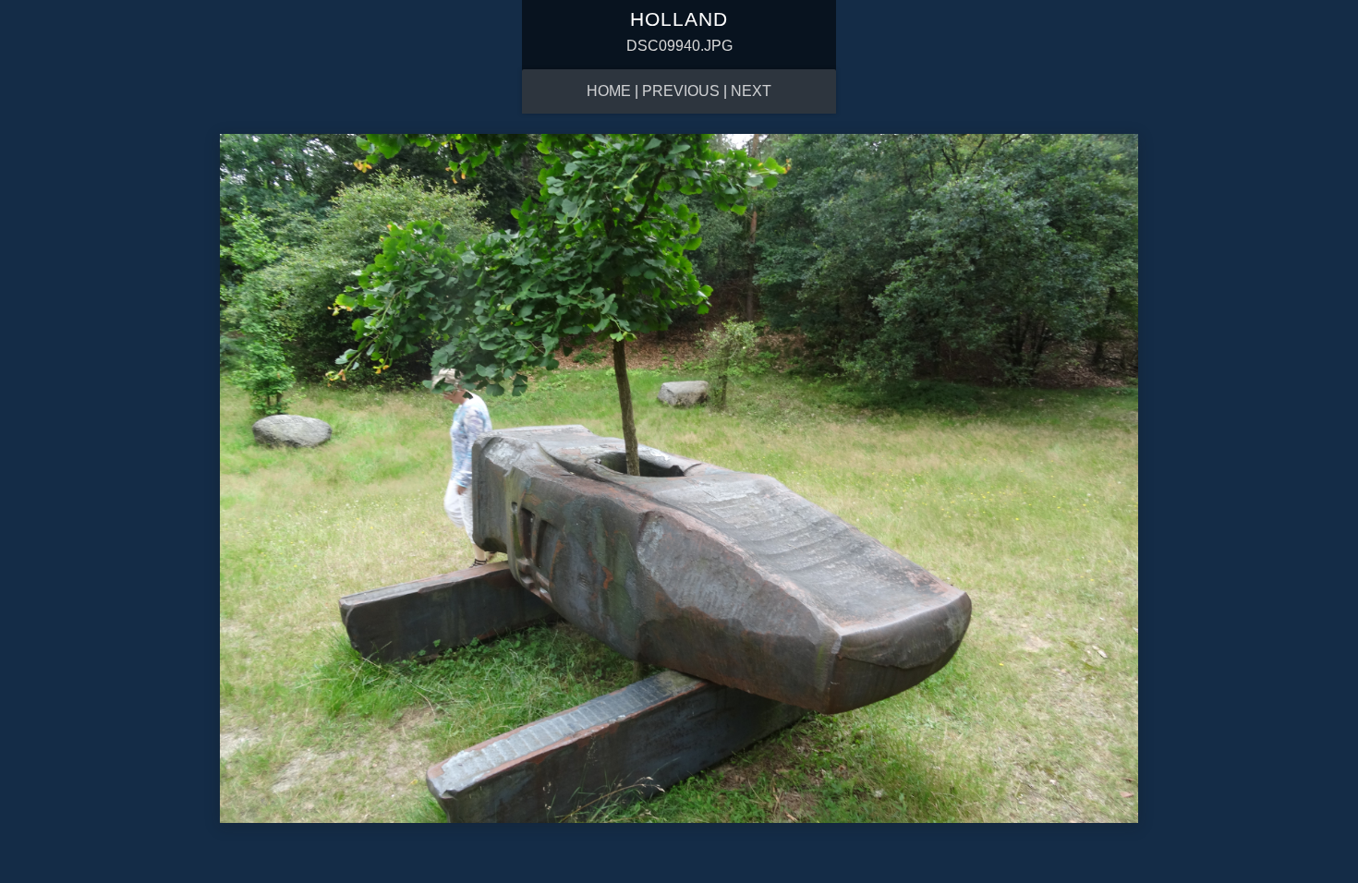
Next (751, 91)
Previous (681, 91)
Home (609, 91)
